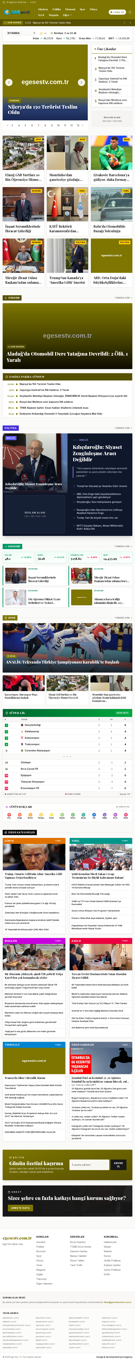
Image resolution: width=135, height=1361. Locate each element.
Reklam (108, 1251)
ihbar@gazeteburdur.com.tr (117, 1302)
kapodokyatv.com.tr (78, 1340)
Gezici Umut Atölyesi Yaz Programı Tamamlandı (96, 910)
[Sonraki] (130, 23)
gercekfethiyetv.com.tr (13, 1336)
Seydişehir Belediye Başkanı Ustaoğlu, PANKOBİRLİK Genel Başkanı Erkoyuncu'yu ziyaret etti (73, 395)
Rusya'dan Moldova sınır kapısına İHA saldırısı (46, 401)
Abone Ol (118, 1165)
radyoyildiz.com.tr (44, 1347)
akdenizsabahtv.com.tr (79, 1318)
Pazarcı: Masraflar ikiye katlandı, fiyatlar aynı (94, 918)
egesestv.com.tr (43, 1325)
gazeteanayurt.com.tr (12, 1332)
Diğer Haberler (83, 1044)
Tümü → (59, 841)
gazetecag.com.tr (43, 1332)
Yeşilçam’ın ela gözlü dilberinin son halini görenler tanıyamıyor (30, 1033)
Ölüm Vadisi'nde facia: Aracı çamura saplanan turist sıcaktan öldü (31, 895)
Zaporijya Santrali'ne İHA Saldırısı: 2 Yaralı (55, 22)
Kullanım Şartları (112, 1265)
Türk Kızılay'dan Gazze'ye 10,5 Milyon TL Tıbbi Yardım (99, 1003)
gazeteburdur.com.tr (111, 1332)
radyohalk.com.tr (10, 1347)
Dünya (93, 9)
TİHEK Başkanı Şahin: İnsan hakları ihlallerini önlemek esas (54, 407)
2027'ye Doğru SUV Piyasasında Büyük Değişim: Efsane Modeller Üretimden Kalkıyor (33, 1124)
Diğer (66, 15)
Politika (56, 9)
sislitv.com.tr (75, 1347)
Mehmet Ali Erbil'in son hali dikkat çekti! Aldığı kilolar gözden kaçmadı (31, 995)
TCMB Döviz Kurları (80, 1246)
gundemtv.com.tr (43, 1336)
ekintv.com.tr (75, 1325)
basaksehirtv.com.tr (45, 1321)
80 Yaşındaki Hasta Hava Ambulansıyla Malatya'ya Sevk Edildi (100, 986)
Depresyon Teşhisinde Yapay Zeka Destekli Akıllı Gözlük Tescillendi (33, 1086)
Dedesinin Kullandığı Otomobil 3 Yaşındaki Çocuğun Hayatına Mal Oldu (61, 413)
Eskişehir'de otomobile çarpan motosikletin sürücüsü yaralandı (98, 1137)
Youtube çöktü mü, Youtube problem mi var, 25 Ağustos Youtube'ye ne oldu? (100, 1109)
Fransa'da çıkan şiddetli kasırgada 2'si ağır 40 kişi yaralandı (30, 904)
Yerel (41, 15)
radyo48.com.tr (109, 1344)
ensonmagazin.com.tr (111, 1325)
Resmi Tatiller (77, 1260)
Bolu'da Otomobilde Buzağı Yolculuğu (91, 893)
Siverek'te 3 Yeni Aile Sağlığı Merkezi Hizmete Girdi (97, 1010)
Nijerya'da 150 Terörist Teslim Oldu (40, 384)
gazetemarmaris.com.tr (79, 1332)
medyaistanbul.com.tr (12, 1344)
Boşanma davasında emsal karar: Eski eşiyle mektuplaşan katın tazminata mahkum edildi (34, 1005)
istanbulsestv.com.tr (111, 1336)
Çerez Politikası (112, 1269)
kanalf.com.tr (41, 1340)
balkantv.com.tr (9, 1321)
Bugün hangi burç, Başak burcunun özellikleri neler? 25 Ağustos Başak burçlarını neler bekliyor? (100, 1099)
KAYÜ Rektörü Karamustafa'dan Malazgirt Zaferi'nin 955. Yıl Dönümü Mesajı (101, 886)
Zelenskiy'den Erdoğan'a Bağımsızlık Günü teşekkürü (32, 912)
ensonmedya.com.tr (12, 1329)
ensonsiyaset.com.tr (45, 1329)
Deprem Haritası (78, 1251)
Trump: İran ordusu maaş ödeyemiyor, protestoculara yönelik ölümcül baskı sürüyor (32, 886)
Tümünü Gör (122, 298)
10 (58, 125)
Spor (82, 9)
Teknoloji (12, 1044)
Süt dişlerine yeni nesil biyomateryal (90, 1027)
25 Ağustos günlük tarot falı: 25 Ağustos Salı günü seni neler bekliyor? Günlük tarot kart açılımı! (99, 1090)
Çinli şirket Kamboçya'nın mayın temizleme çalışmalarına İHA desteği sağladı (34, 1096)
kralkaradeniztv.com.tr (112, 1340)
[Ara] (129, 12)
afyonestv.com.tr (43, 1318)
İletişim (107, 1246)
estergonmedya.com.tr (79, 1329)
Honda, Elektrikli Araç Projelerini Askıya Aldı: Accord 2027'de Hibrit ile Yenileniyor (31, 1115)
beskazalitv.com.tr (77, 1321)
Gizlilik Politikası (112, 1260)
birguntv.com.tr (109, 1321)
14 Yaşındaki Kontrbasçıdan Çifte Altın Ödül (27, 929)
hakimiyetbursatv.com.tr (79, 1336)
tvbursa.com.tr (108, 1347)
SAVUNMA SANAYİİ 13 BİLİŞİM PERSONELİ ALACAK (30, 1132)
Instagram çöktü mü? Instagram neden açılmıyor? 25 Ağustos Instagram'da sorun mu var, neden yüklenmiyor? (101, 1127)
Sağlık (76, 940)
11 (65, 125)
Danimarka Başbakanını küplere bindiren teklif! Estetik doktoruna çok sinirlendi (32, 921)
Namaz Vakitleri (78, 1256)
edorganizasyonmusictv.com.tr (17, 1325)
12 (71, 125)
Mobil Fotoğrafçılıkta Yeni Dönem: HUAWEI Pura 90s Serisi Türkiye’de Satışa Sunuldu (34, 1105)
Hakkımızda (110, 1242)
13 (78, 125)
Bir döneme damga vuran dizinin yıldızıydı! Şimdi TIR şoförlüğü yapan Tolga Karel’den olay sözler (31, 986)
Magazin (53, 15)
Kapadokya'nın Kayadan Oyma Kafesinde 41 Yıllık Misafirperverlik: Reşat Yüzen (97, 927)
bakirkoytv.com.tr (109, 1318)
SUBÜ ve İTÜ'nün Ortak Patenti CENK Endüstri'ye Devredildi (96, 903)
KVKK (107, 1274)
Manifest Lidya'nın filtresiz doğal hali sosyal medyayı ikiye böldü (34, 1014)
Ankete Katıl (20, 1208)
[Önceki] (124, 23)
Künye (107, 1256)
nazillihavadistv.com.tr (79, 1344)
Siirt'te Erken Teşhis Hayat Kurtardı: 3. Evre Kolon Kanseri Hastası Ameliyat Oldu (100, 1019)
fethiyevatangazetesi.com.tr (114, 1329)
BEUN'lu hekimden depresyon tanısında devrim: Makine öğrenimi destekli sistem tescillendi (99, 995)
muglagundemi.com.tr (45, 1344)
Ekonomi (70, 9)
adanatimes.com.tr (11, 1318)
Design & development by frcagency (114, 1357)
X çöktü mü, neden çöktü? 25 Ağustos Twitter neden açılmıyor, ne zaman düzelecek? (98, 1118)
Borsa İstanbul (77, 1242)
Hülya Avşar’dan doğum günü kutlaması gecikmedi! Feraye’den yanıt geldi (30, 1023)
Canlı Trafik (76, 1265)
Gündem (43, 9)
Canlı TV (118, 12)
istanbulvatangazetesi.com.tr (16, 1340)
